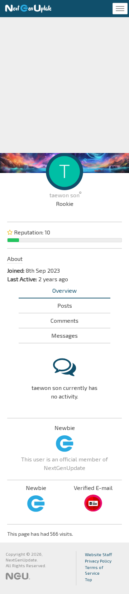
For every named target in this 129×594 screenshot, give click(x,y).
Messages (64, 335)
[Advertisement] (64, 85)
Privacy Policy (98, 560)
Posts (64, 305)
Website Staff (98, 554)
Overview (64, 290)
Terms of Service (94, 570)
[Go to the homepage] (28, 8)
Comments (64, 320)
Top (88, 579)
